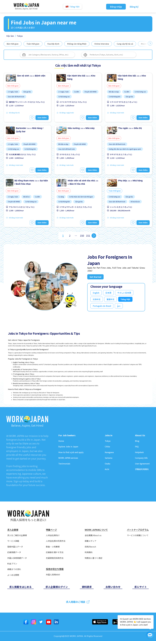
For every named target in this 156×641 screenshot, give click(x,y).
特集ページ (51, 529)
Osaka (107, 463)
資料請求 (87, 587)
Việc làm (10, 35)
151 (88, 235)
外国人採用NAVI (53, 574)
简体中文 (97, 299)
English (96, 292)
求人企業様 (12, 529)
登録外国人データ (15, 546)
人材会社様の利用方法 (55, 541)
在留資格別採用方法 (54, 558)
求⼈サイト (140, 587)
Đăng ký (134, 6)
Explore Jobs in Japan (68, 446)
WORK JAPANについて (96, 529)
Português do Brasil (102, 305)
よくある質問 (13, 575)
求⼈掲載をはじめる (20, 587)
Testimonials (64, 463)
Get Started (95, 276)
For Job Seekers (66, 435)
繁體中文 (110, 299)
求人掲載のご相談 (75, 602)
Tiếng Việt (125, 299)
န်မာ (118, 305)
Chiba (107, 446)
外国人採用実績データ (17, 558)
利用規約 (89, 552)
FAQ (137, 446)
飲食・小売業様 (53, 546)
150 (82, 235)
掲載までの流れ (14, 569)
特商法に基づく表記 (93, 558)
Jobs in (108, 435)
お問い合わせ (113, 587)
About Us (140, 435)
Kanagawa (109, 452)
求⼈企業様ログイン (56, 587)
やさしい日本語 (124, 292)
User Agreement (142, 463)
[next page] (94, 235)
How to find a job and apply (70, 452)
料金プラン (12, 563)
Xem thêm (42, 117)
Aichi (107, 469)
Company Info (141, 457)
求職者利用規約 (142, 469)
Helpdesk (139, 452)
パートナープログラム (138, 529)
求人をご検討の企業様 (17, 535)
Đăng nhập (116, 6)
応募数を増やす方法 (54, 552)
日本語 (108, 292)
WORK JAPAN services (68, 457)
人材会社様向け (53, 535)
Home (61, 441)
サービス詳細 (13, 541)
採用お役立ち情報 (54, 569)
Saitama (108, 457)
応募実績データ (14, 552)
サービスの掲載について (137, 535)
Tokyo (108, 441)
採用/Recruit (90, 546)
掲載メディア (90, 541)
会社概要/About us (93, 535)
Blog (137, 441)
